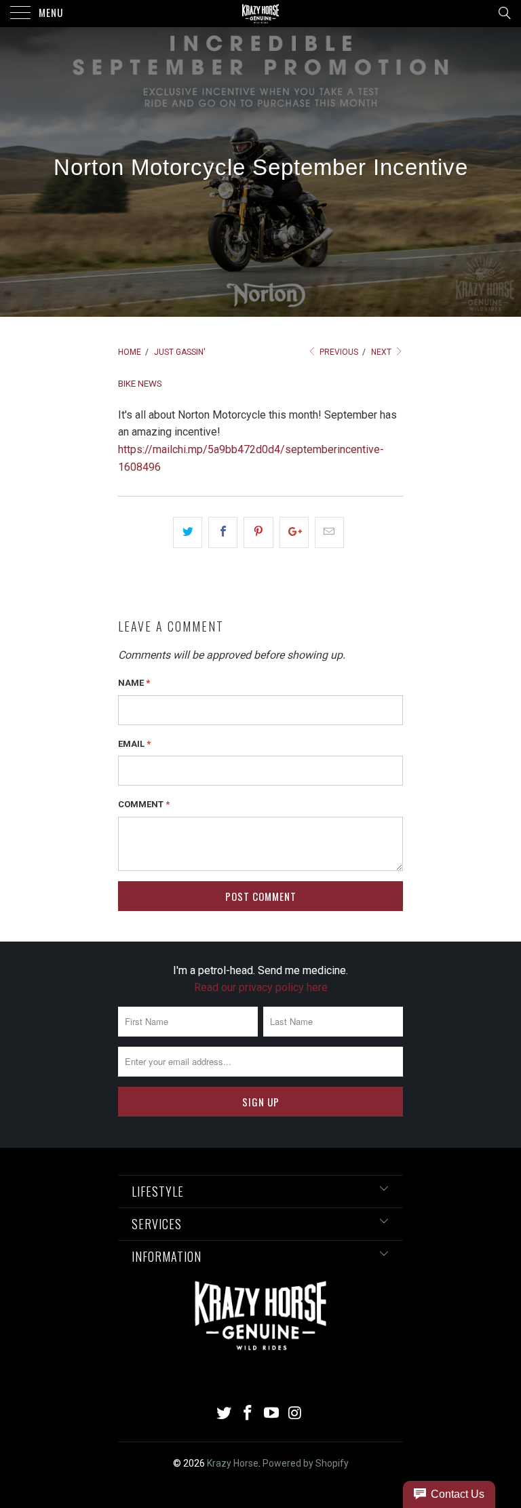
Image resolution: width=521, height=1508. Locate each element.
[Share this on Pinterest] (258, 532)
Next (382, 352)
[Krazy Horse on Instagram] (295, 1414)
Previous (337, 352)
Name (134, 683)
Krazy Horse (232, 1463)
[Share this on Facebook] (222, 532)
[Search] (504, 13)
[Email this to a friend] (329, 532)
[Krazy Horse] (260, 13)
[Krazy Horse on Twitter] (224, 1414)
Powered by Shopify (306, 1463)
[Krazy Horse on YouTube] (272, 1414)
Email (134, 744)
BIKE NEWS (140, 384)
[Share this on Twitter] (187, 532)
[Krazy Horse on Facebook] (248, 1414)
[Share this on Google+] (294, 532)
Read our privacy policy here (261, 987)
